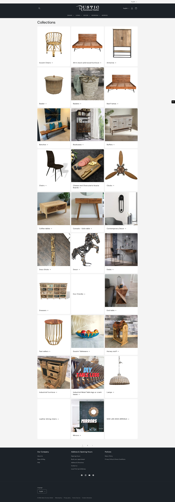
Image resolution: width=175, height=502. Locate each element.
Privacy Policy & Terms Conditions (115, 459)
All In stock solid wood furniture (86, 63)
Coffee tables (44, 229)
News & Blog (41, 459)
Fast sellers (43, 351)
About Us (40, 456)
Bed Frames (111, 104)
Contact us (74, 466)
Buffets (110, 145)
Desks (109, 269)
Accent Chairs (45, 63)
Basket (42, 104)
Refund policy (58, 497)
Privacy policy (67, 497)
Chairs (42, 185)
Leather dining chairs (48, 419)
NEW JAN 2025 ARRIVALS (117, 419)
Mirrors (76, 435)
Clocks (109, 185)
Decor (75, 269)
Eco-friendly (78, 294)
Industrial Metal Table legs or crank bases (87, 393)
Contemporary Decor (115, 229)
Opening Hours (75, 456)
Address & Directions (77, 462)
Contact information (87, 497)
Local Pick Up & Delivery (78, 469)
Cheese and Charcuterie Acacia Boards (86, 186)
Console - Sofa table (81, 229)
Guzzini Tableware (80, 351)
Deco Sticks (44, 269)
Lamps (109, 392)
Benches (42, 145)
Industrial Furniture (47, 392)
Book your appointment (78, 459)
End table (110, 310)
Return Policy (109, 456)
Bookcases (77, 145)
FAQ (38, 462)
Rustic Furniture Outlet (47, 498)
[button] (39, 8)
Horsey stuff (112, 351)
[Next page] (92, 446)
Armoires (110, 63)
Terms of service (76, 497)
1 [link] (82, 445)
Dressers (42, 310)
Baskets (76, 104)
